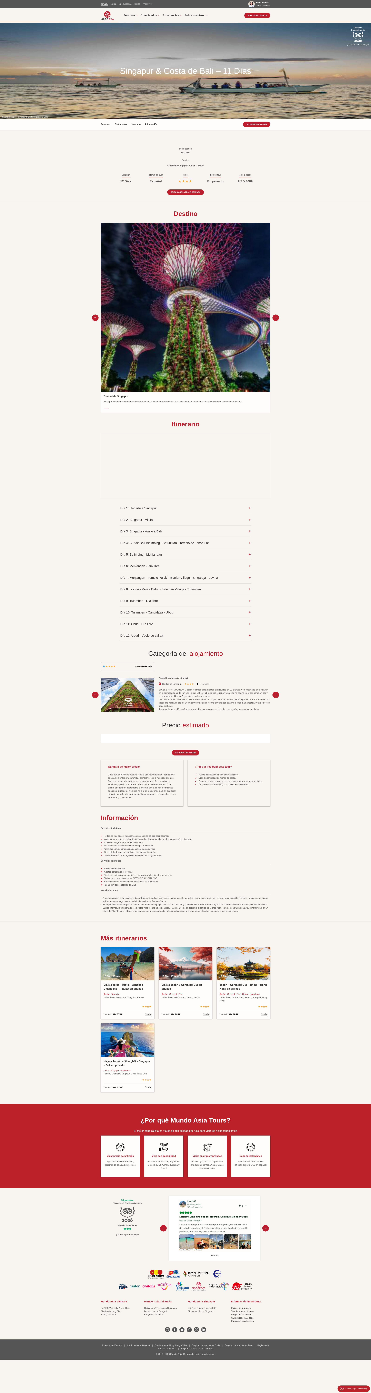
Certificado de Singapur (138, 1345)
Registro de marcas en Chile (206, 1345)
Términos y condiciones (242, 1311)
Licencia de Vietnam (112, 1345)
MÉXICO (137, 4)
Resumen (105, 124)
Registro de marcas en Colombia (196, 1348)
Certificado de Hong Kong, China (171, 1345)
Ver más (215, 1255)
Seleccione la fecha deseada (185, 192)
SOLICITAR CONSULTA (257, 15)
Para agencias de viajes (242, 1321)
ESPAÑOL (104, 4)
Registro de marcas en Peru (238, 1345)
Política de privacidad (241, 1308)
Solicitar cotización (257, 124)
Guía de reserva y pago (242, 1318)
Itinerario (136, 124)
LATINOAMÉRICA (125, 4)
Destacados (121, 124)
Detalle (148, 1014)
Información (151, 124)
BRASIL (113, 4)
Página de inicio (9, 117)
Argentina (147, 4)
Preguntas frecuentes (241, 1314)
